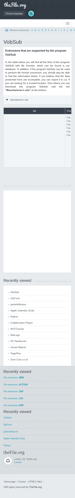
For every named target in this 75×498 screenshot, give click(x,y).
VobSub (14, 292)
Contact (18, 462)
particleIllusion (18, 304)
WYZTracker (17, 328)
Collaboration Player (21, 322)
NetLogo (15, 335)
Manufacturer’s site (19, 100)
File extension (13, 377)
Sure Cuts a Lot (19, 359)
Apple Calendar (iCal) (22, 310)
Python (14, 316)
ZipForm (15, 298)
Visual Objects (18, 347)
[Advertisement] (34, 140)
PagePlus (15, 353)
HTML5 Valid (35, 481)
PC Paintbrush (18, 341)
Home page (10, 481)
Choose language (14, 13)
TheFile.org (35, 487)
